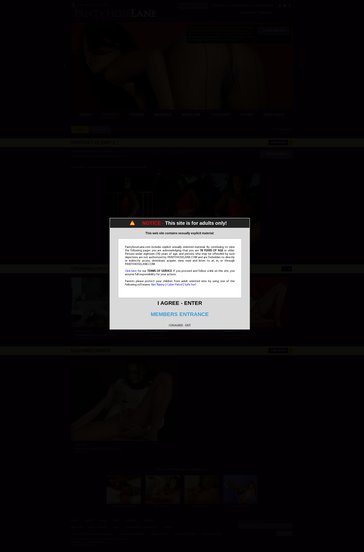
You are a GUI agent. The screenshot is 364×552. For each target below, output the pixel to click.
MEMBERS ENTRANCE (180, 314)
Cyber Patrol (175, 284)
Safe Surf (190, 284)
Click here (131, 271)
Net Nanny (158, 284)
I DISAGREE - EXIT (180, 325)
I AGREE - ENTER (180, 303)
